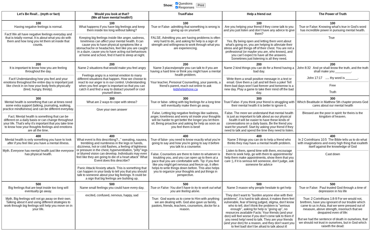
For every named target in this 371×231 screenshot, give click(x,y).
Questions (185, 3)
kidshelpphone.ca (185, 89)
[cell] (38, 41)
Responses (186, 7)
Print (201, 5)
